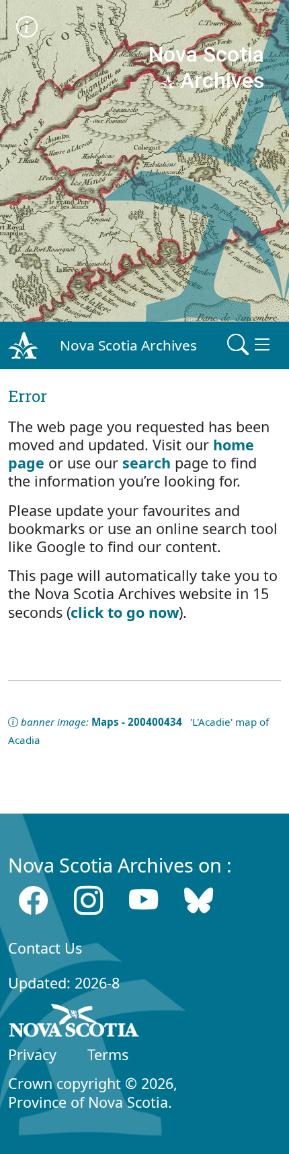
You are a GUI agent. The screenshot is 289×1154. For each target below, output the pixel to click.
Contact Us (45, 948)
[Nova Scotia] (74, 1022)
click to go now (125, 612)
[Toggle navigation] (250, 345)
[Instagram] (88, 900)
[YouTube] (143, 900)
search (146, 462)
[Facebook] (33, 900)
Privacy (32, 1054)
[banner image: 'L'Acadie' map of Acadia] (27, 28)
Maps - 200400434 (136, 721)
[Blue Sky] (198, 900)
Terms (107, 1054)
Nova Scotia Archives (128, 345)
